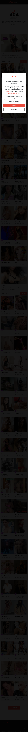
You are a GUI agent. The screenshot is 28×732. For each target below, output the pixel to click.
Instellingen (14, 109)
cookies (7, 91)
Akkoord (14, 105)
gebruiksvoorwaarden (13, 93)
